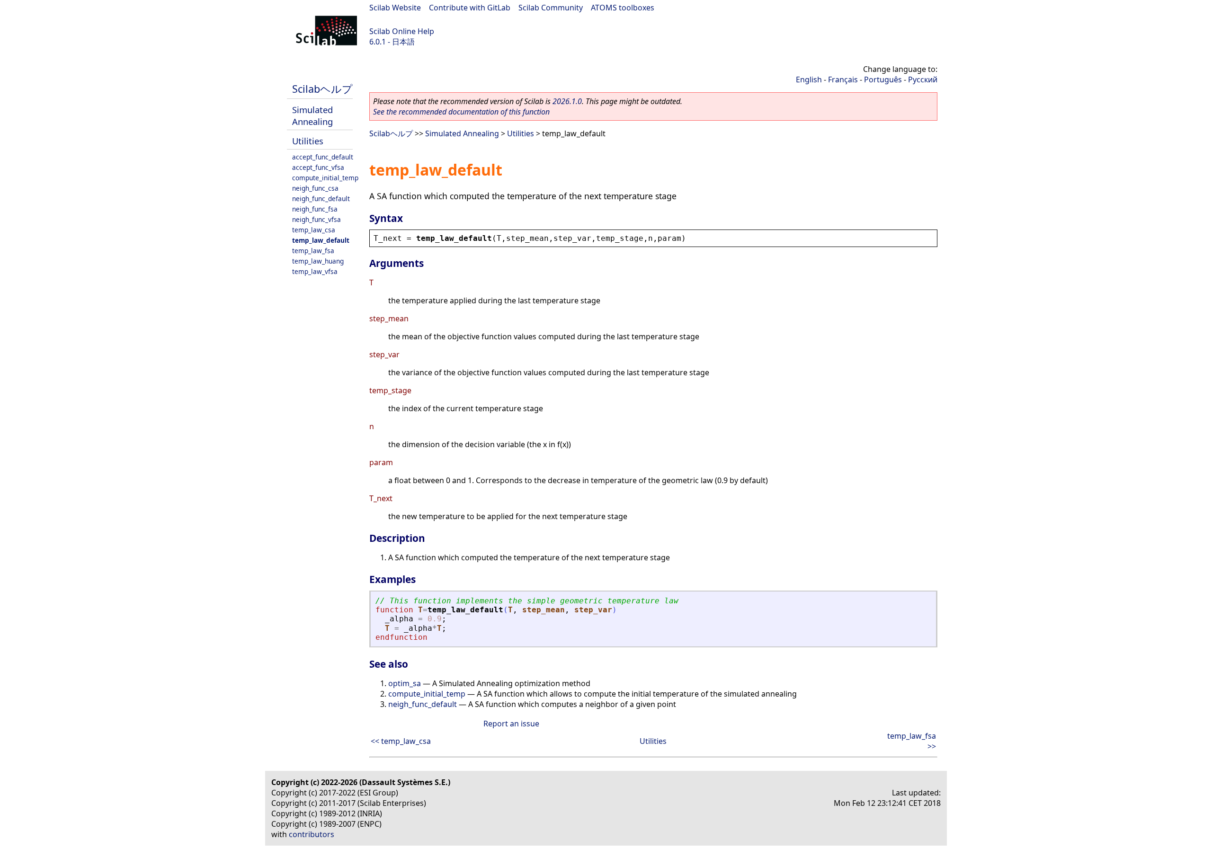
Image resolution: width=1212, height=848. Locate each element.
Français (843, 79)
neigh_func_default (321, 198)
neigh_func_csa (315, 188)
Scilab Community (550, 7)
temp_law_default (320, 240)
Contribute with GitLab (469, 7)
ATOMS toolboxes (622, 7)
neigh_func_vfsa (316, 219)
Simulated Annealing (312, 115)
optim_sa (404, 683)
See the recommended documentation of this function (461, 111)
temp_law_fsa (313, 250)
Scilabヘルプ (322, 89)
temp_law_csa (313, 229)
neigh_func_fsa (315, 208)
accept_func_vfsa (318, 167)
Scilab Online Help (401, 31)
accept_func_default (322, 156)
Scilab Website (395, 7)
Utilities (307, 141)
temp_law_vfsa (315, 271)
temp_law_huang (318, 260)
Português (883, 79)
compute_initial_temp (325, 177)
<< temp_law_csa (401, 741)
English (809, 79)
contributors (311, 834)
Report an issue (511, 723)
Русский (922, 79)
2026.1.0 (567, 101)
